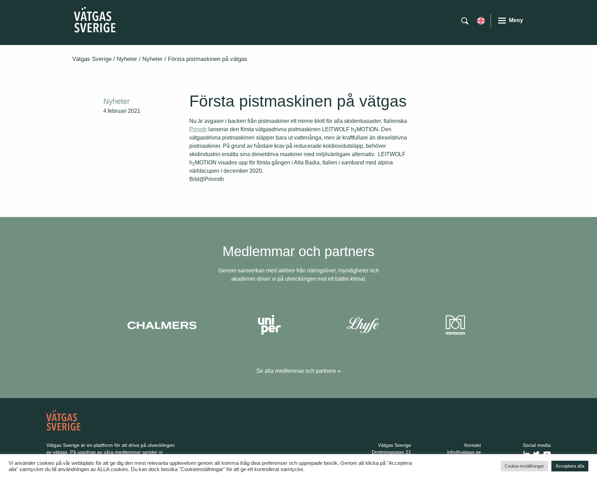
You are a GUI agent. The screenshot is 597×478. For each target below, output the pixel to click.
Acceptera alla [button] (570, 466)
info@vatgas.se (464, 452)
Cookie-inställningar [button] (524, 466)
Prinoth (198, 129)
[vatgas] (63, 420)
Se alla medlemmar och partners (296, 371)
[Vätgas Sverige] (94, 19)
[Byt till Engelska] (481, 20)
